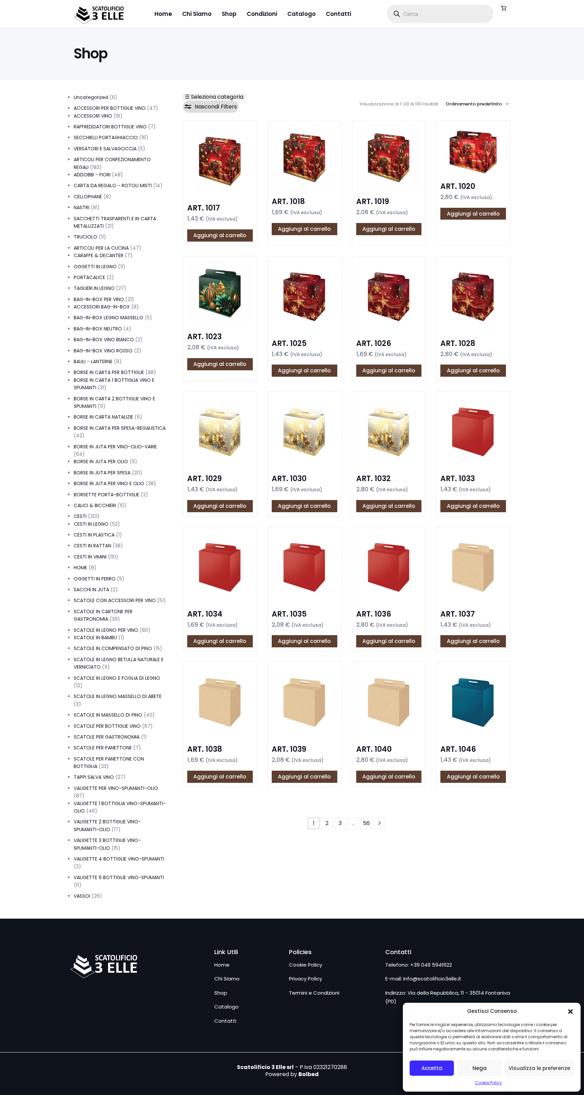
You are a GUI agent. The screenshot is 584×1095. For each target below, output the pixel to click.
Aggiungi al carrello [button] (219, 235)
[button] (570, 1011)
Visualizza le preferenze (539, 1068)
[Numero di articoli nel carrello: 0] (503, 8)
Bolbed (308, 1074)
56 (366, 823)
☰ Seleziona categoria (214, 97)
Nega (479, 1068)
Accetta (431, 1068)
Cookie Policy (488, 1083)
